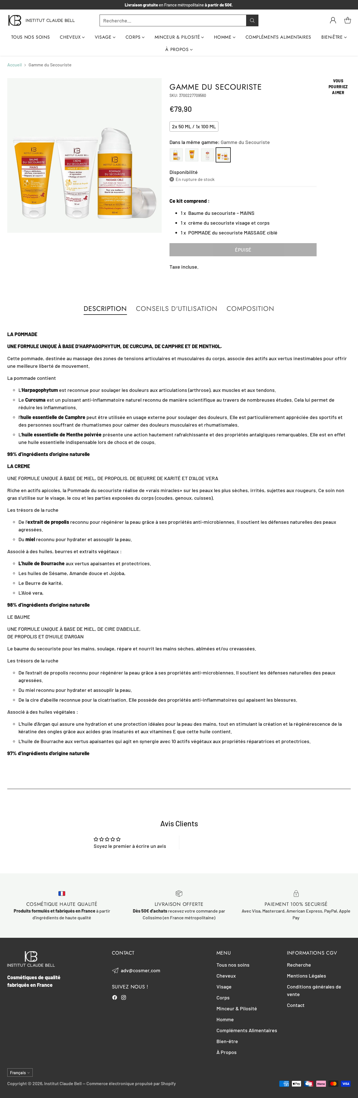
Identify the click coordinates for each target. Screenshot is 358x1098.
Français (18, 1072)
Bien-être (227, 1041)
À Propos (226, 1052)
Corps (223, 997)
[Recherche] (252, 20)
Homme (225, 1019)
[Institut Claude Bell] (41, 20)
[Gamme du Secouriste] (84, 155)
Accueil (14, 64)
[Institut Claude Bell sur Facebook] (114, 998)
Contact (296, 1005)
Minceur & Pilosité (236, 1008)
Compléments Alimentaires (246, 1030)
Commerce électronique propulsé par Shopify (131, 1083)
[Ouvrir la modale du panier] (347, 20)
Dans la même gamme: (219, 142)
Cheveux (226, 976)
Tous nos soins (232, 965)
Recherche (299, 965)
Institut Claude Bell (63, 1083)
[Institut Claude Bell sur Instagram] (123, 998)
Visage (224, 986)
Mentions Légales (306, 976)
